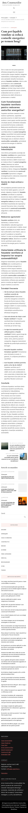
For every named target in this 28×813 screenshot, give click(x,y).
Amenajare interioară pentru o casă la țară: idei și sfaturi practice (8, 491)
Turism (3, 570)
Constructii (5, 541)
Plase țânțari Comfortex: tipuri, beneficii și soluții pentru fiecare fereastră (13, 634)
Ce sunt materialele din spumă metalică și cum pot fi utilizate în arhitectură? (8, 505)
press (14, 65)
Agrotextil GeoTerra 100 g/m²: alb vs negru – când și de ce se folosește (14, 685)
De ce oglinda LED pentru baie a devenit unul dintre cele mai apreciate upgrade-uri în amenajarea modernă (13, 661)
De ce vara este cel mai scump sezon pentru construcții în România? (13, 610)
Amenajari (14, 27)
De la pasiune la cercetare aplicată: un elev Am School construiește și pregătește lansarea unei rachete (13, 640)
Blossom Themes (14, 807)
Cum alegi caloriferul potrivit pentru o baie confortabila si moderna (13, 582)
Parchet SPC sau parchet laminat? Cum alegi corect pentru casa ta (12, 605)
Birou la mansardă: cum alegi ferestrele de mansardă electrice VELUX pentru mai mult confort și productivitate (13, 627)
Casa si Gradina (6, 537)
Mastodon (4, 773)
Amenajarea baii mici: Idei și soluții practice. (7, 477)
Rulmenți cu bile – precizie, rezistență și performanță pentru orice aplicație (12, 719)
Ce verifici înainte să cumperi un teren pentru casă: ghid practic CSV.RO (12, 595)
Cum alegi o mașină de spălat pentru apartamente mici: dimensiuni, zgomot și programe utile (13, 707)
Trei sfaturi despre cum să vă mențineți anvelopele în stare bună (12, 621)
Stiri (3, 566)
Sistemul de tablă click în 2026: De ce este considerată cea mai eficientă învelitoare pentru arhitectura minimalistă (13, 654)
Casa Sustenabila (6, 740)
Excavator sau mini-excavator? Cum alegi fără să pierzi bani (13, 714)
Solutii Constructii (6, 750)
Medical (4, 558)
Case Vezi (4, 745)
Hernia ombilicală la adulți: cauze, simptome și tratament (11, 600)
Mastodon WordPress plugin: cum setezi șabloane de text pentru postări (12, 724)
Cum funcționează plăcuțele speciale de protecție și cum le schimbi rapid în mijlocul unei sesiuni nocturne (13, 588)
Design (3, 545)
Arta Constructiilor (11, 2)
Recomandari (5, 562)
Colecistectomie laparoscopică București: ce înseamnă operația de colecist (14, 668)
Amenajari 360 (5, 754)
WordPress (14, 809)
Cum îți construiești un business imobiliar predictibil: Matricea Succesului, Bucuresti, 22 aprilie (13, 679)
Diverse (3, 550)
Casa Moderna (5, 743)
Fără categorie (6, 554)
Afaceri (3, 529)
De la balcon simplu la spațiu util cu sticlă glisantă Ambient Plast (13, 673)
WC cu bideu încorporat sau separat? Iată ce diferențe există (13, 691)
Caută (3, 513)
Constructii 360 (6, 752)
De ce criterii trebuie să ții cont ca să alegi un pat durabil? (13, 616)
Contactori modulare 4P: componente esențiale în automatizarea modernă (12, 696)
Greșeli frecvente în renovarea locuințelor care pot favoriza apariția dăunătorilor (13, 701)
